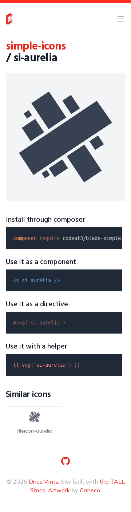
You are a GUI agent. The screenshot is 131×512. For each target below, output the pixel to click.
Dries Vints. (44, 481)
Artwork (59, 490)
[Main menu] (121, 19)
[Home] (9, 19)
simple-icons (36, 46)
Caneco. (90, 490)
